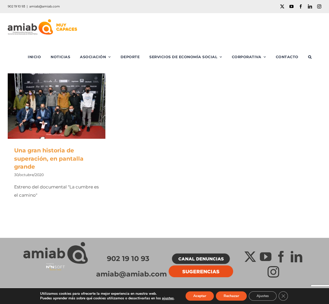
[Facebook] (281, 257)
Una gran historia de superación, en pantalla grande (49, 106)
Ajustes (263, 295)
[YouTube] (265, 257)
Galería (64, 106)
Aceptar (199, 295)
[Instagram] (273, 272)
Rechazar (231, 295)
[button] (310, 57)
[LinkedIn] (296, 257)
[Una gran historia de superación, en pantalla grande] (56, 106)
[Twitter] (250, 257)
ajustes (168, 298)
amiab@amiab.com (44, 6)
